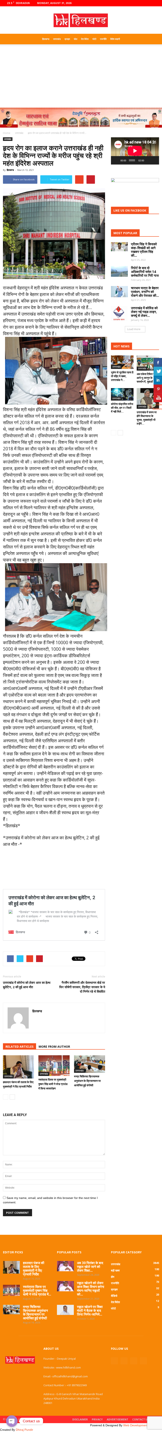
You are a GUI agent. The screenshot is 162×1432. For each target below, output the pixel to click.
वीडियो (114, 1296)
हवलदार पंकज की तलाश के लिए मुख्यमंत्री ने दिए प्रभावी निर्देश (33, 1269)
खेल (75, 38)
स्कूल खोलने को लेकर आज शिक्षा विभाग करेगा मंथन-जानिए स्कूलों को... (90, 1289)
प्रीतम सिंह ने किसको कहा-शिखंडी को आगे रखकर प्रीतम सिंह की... (144, 250)
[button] (154, 39)
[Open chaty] (12, 1421)
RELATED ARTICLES (19, 1047)
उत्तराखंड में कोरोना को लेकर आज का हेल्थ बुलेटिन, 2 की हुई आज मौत (26, 984)
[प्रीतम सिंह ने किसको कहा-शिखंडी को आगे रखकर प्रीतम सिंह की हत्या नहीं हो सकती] (119, 246)
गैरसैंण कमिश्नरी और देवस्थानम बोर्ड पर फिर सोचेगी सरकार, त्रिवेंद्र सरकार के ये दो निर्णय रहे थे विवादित (82, 986)
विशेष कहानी (115, 38)
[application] (135, 151)
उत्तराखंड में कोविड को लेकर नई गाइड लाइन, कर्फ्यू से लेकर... (144, 312)
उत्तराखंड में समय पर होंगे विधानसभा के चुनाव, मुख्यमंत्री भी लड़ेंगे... (147, 417)
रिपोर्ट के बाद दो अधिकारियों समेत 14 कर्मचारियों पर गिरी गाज (145, 272)
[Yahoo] (35, 1020)
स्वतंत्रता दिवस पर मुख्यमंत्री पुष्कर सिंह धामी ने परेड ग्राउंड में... (37, 1290)
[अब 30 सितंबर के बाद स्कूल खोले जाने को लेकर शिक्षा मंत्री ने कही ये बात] (65, 1266)
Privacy (97, 1419)
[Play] (116, 160)
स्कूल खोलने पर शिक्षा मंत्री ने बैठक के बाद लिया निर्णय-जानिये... (90, 1310)
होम (112, 1277)
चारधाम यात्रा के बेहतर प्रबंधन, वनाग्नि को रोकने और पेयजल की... (145, 292)
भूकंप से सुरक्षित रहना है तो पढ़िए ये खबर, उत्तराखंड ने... (122, 376)
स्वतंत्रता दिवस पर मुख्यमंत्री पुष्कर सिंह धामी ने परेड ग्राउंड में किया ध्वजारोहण (53, 1084)
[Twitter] (149, 3)
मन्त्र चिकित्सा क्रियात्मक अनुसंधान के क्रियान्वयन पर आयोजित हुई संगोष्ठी (87, 1080)
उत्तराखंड (57, 38)
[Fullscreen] (154, 160)
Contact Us (140, 1419)
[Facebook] (135, 3)
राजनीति (103, 38)
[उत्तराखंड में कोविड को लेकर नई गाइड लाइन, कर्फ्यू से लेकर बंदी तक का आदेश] (119, 313)
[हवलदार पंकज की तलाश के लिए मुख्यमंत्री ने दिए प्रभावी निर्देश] (18, 1066)
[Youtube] (156, 3)
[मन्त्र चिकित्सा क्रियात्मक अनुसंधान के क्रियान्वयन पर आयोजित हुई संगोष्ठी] (89, 1064)
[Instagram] (142, 3)
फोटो (94, 38)
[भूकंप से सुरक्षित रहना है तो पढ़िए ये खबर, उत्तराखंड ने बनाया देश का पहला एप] (122, 362)
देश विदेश (85, 38)
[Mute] (148, 160)
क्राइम (67, 38)
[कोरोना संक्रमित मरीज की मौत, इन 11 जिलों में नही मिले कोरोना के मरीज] (122, 394)
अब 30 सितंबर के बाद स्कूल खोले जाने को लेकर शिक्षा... (90, 1267)
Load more (133, 329)
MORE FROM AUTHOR (54, 1047)
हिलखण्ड (45, 38)
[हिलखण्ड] (81, 20)
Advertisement (117, 1419)
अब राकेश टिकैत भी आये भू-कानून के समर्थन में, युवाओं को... (148, 377)
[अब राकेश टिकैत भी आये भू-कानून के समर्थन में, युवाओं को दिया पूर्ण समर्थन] (148, 363)
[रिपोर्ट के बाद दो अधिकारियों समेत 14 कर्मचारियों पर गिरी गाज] (119, 271)
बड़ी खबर (115, 1270)
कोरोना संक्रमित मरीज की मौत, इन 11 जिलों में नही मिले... (122, 407)
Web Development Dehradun (142, 1425)
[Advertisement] (81, 75)
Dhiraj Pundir (24, 1429)
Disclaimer (80, 1419)
